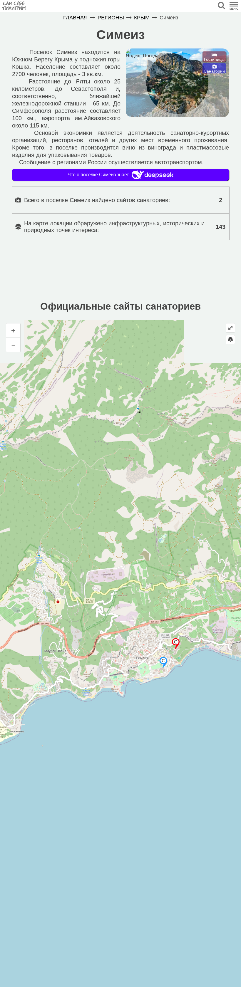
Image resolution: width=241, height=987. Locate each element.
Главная (75, 18)
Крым (142, 18)
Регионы (111, 18)
